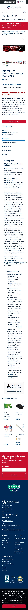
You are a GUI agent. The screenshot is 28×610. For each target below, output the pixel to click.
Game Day (22, 31)
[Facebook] (3, 515)
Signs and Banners (8, 33)
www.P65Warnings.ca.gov (14, 391)
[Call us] (3, 15)
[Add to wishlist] (11, 402)
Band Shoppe (9, 134)
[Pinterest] (13, 515)
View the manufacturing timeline (13, 376)
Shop (17, 31)
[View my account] (7, 15)
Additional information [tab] (9, 142)
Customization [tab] (6, 150)
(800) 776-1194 (8, 521)
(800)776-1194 (8, 260)
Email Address (7, 467)
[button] (23, 39)
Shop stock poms (13, 23)
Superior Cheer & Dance (8, 31)
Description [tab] (5, 138)
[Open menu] (24, 15)
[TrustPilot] (17, 515)
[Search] (24, 12)
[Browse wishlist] (11, 15)
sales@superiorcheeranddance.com (15, 262)
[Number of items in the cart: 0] (15, 15)
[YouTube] (10, 515)
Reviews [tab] (4, 154)
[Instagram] (7, 515)
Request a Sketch (14, 121)
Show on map (5, 511)
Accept (14, 606)
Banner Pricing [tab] (6, 146)
